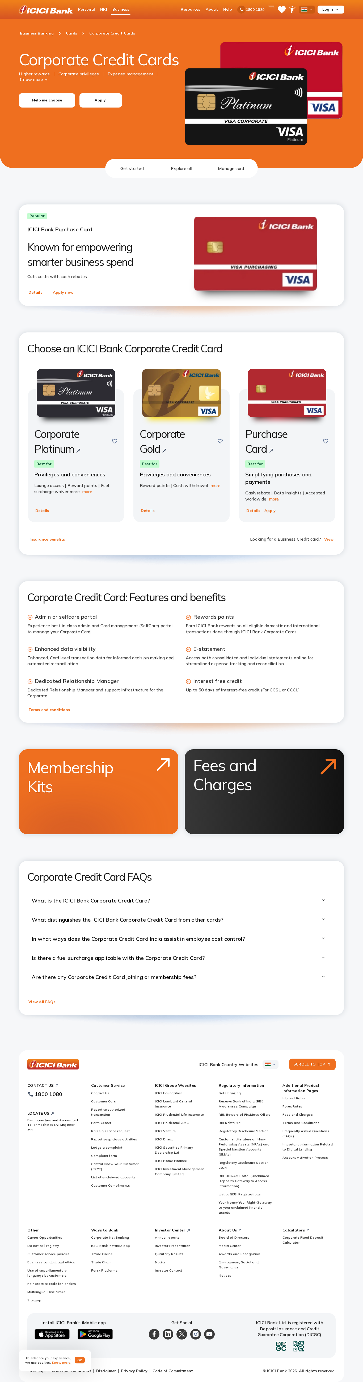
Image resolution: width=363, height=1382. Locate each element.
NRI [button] (103, 9)
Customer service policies (48, 1254)
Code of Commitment (173, 1370)
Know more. (61, 1362)
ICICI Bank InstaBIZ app (110, 1246)
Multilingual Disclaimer (46, 1292)
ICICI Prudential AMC (172, 1123)
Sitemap (34, 1300)
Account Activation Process (305, 1157)
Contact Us (100, 1093)
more (87, 491)
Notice (160, 1262)
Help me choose (47, 100)
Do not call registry (43, 1246)
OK (79, 1360)
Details (35, 292)
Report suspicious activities (114, 1139)
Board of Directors (234, 1237)
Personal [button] (86, 9)
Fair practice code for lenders (51, 1284)
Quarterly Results (169, 1254)
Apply (100, 100)
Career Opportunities (44, 1237)
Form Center (101, 1123)
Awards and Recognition (239, 1254)
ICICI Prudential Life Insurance (179, 1114)
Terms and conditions (49, 709)
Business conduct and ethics (51, 1262)
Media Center (229, 1246)
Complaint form (104, 1156)
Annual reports (167, 1237)
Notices (225, 1275)
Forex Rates (292, 1106)
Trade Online (102, 1254)
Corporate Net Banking (110, 1237)
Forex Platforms (104, 1270)
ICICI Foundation (168, 1093)
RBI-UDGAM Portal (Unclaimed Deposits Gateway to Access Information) (244, 1181)
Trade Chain (101, 1262)
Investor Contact (168, 1270)
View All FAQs (41, 1001)
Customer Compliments (110, 1185)
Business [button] (120, 9)
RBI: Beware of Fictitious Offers (245, 1114)
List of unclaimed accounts (113, 1177)
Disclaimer (106, 1370)
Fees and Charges (297, 1114)
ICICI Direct (164, 1139)
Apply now (63, 292)
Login (327, 9)
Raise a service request (110, 1131)
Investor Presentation (173, 1246)
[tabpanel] (181, 601)
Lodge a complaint (107, 1147)
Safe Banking (230, 1093)
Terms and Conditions (300, 1123)
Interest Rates (294, 1098)
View (329, 539)
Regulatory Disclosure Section (244, 1131)
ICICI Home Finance (171, 1161)
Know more (31, 79)
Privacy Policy (134, 1370)
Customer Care (103, 1101)
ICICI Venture (165, 1131)
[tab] (132, 168)
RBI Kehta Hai (230, 1123)
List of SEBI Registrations (240, 1194)
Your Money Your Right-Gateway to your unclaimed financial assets (245, 1207)
